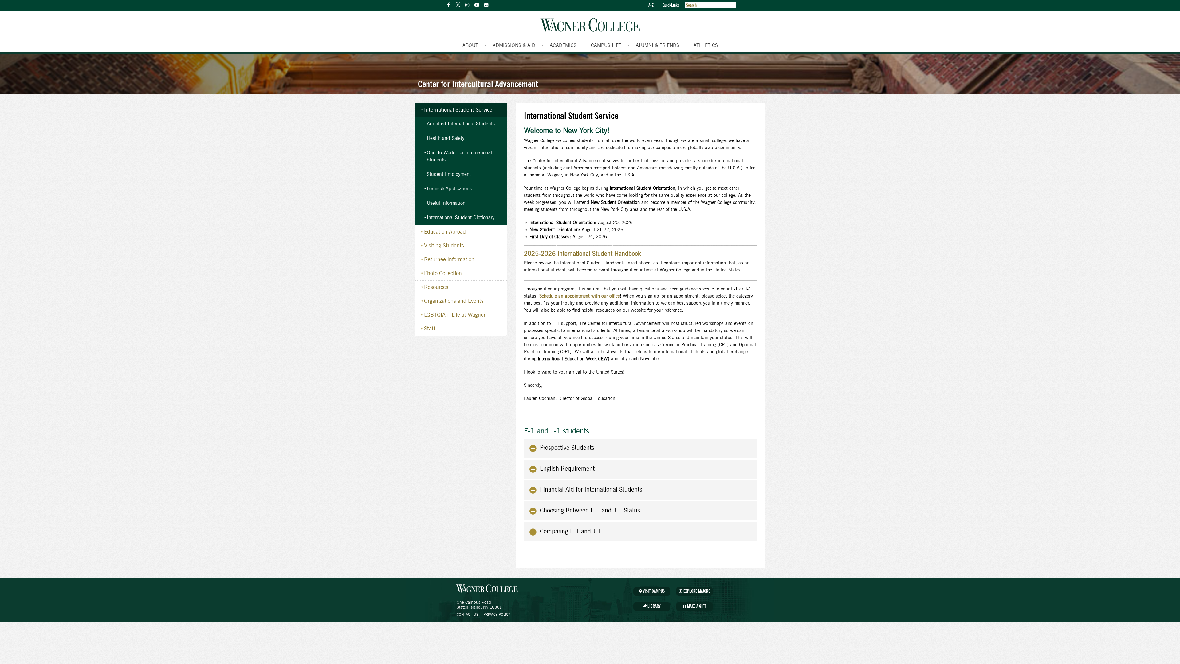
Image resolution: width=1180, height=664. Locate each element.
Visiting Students (444, 246)
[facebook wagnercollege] (448, 5)
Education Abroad (445, 232)
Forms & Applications (449, 188)
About (470, 45)
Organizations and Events (454, 301)
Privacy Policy (496, 614)
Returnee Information (449, 260)
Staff (429, 329)
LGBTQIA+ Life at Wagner (455, 315)
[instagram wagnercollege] (467, 5)
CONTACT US (467, 614)
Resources (436, 287)
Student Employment (449, 174)
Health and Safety (445, 138)
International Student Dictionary (460, 217)
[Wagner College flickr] (486, 5)
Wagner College (590, 25)
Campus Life (606, 45)
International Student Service (458, 110)
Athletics (706, 45)
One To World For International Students (459, 156)
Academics (563, 45)
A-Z (651, 5)
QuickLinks (671, 5)
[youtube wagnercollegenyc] (477, 5)
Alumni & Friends (657, 45)
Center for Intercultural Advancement (478, 84)
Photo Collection (443, 273)
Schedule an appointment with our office (579, 296)
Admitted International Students (461, 123)
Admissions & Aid (514, 45)
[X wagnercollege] (457, 5)
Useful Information (446, 203)
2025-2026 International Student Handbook (582, 254)
